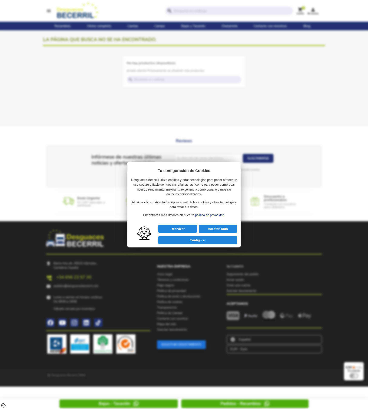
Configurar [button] (198, 240)
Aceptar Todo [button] (218, 229)
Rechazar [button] (178, 229)
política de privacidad (209, 215)
